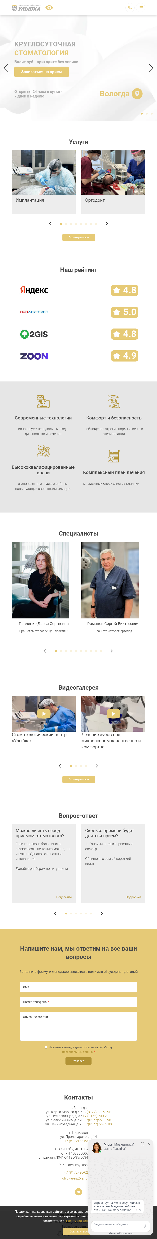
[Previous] (7, 68)
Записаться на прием (41, 71)
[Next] (150, 68)
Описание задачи (35, 1017)
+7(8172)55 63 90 (97, 1120)
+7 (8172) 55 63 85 (78, 1141)
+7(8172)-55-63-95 (97, 1112)
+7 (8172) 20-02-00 (78, 1172)
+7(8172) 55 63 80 (98, 1124)
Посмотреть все (79, 237)
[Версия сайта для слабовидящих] (49, 8)
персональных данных (77, 1052)
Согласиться (79, 1231)
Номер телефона (35, 1002)
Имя (26, 987)
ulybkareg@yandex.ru (78, 1178)
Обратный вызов (130, 7)
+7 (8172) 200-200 (96, 1116)
